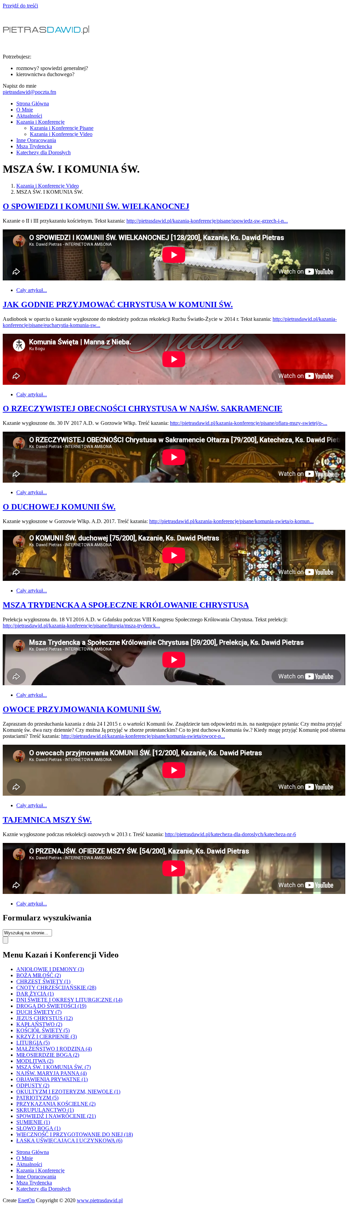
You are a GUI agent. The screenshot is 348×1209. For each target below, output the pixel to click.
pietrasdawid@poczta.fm (29, 92)
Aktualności (29, 116)
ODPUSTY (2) (32, 1085)
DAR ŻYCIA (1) (35, 994)
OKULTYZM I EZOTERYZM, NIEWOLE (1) (68, 1091)
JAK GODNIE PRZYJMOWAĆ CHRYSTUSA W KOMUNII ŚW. (118, 304)
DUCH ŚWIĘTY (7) (39, 1012)
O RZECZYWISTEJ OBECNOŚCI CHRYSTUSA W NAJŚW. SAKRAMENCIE (142, 408)
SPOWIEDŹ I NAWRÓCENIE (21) (56, 1116)
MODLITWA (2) (34, 1061)
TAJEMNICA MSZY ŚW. (47, 819)
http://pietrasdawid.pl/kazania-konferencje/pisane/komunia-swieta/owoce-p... (143, 736)
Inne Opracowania (36, 140)
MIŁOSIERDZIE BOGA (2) (47, 1055)
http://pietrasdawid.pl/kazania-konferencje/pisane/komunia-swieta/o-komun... (231, 521)
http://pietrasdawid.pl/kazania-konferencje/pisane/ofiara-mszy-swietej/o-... (248, 423)
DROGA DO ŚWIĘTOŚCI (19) (51, 1006)
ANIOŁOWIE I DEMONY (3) (50, 969)
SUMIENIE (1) (33, 1122)
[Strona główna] (47, 45)
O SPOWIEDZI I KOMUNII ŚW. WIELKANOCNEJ (96, 206)
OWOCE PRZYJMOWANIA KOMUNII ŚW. (82, 709)
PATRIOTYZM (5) (37, 1098)
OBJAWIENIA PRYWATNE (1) (52, 1079)
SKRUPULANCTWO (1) (45, 1110)
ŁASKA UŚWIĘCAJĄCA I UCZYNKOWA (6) (69, 1140)
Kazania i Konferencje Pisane (61, 128)
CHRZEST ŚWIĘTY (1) (43, 981)
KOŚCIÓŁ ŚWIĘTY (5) (43, 1030)
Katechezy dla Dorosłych (43, 152)
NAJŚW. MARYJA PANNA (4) (51, 1073)
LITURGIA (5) (33, 1043)
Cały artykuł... (31, 290)
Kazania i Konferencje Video (61, 134)
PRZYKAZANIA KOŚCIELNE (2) (55, 1104)
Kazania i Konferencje (40, 122)
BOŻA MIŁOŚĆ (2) (38, 975)
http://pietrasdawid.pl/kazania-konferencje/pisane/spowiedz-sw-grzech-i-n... (207, 221)
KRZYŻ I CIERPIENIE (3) (46, 1036)
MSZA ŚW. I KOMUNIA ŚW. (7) (53, 1067)
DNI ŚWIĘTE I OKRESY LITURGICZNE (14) (69, 1000)
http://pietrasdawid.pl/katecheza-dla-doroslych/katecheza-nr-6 (230, 834)
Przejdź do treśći (20, 5)
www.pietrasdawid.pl (100, 1200)
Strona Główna (32, 103)
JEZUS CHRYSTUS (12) (44, 1018)
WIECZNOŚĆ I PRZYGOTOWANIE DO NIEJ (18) (74, 1134)
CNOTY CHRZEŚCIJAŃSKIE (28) (56, 987)
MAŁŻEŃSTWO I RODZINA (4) (54, 1049)
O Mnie (24, 110)
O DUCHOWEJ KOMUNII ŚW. (59, 506)
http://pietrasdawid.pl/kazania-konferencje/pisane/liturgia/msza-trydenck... (81, 625)
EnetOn (26, 1200)
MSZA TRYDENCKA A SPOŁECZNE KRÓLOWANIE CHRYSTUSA (126, 605)
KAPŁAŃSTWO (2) (39, 1024)
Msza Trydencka (34, 146)
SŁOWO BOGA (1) (38, 1128)
